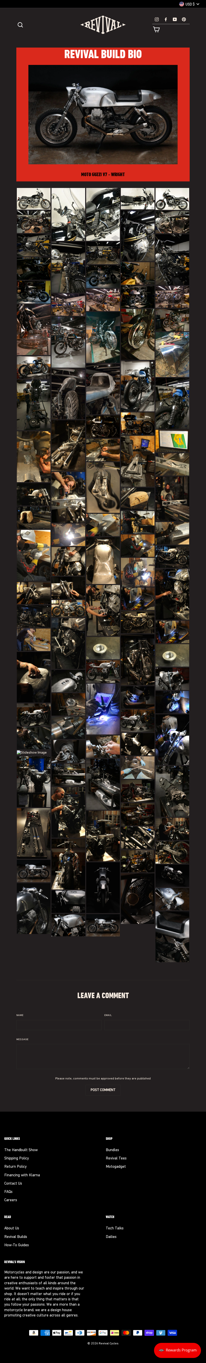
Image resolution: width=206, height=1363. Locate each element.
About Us (11, 1228)
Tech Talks (115, 1228)
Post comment (103, 1090)
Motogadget (116, 1167)
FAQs (8, 1192)
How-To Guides (16, 1245)
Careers (10, 1200)
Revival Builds (15, 1237)
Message (22, 1039)
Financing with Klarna (22, 1175)
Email (108, 1015)
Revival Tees (116, 1158)
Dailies (111, 1237)
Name (19, 1015)
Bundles (112, 1150)
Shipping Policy (16, 1158)
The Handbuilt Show (21, 1150)
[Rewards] (177, 1350)
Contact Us (13, 1184)
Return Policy (15, 1167)
